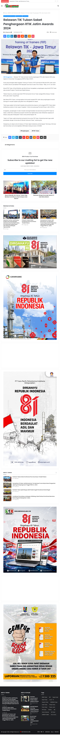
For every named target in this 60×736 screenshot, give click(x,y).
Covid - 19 (51, 699)
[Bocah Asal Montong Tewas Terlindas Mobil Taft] (25, 718)
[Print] (44, 137)
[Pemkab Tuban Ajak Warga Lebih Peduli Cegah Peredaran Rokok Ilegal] (7, 492)
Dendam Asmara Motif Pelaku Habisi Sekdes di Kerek (34, 699)
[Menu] (2, 6)
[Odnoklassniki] (29, 36)
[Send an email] (11, 32)
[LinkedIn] (11, 36)
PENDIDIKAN (19, 16)
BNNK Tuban (44, 697)
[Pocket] (32, 36)
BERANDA (47, 731)
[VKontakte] (25, 36)
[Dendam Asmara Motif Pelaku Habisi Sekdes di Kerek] (25, 698)
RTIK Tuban (36, 131)
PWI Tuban (44, 709)
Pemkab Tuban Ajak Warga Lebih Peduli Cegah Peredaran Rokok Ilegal (31, 490)
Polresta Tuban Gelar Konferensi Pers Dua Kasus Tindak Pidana (29, 221)
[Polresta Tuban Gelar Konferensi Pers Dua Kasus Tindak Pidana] (30, 214)
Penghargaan (25, 131)
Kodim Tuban (44, 704)
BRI (50, 697)
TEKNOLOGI (25, 16)
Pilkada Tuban (52, 704)
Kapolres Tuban (45, 702)
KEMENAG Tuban (53, 702)
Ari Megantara (7, 32)
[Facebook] (4, 36)
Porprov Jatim (52, 707)
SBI (54, 709)
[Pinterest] (18, 36)
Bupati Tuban (44, 699)
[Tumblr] (15, 36)
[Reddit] (22, 36)
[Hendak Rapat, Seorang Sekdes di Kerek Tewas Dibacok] (25, 708)
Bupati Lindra (55, 697)
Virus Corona (53, 714)
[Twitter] (8, 36)
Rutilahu (50, 709)
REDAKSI (57, 731)
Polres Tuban (44, 707)
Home (5, 13)
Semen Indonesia (45, 712)
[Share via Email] (41, 137)
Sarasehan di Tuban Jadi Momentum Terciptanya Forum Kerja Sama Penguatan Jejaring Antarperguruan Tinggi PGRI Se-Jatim (48, 222)
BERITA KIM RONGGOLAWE (14, 13)
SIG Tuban (53, 712)
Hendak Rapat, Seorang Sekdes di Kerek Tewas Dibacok (34, 709)
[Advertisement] (30, 355)
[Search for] (58, 6)
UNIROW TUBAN (45, 714)
